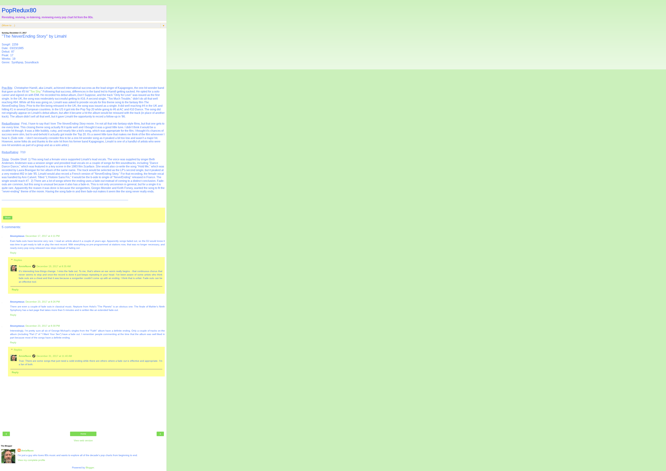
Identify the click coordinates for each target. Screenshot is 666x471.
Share (8, 218)
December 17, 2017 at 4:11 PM (42, 236)
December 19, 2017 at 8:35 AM (53, 266)
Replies (18, 260)
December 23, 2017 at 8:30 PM (42, 325)
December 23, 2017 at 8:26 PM (42, 301)
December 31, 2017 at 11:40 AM (54, 356)
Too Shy (35, 91)
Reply (13, 252)
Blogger (90, 467)
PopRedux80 (19, 10)
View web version (83, 440)
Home (83, 434)
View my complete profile (31, 460)
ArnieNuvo (25, 266)
